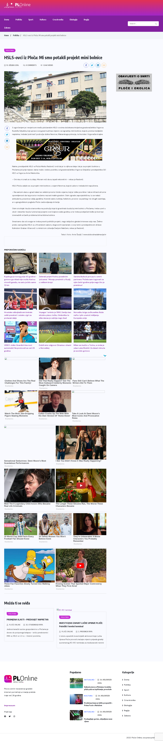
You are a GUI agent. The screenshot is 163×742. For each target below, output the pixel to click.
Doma (6, 19)
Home (6, 35)
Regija (86, 19)
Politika (19, 19)
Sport (30, 19)
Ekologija (73, 19)
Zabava (7, 28)
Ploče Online (14, 625)
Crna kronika (58, 19)
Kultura (43, 19)
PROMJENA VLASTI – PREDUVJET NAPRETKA (27, 619)
